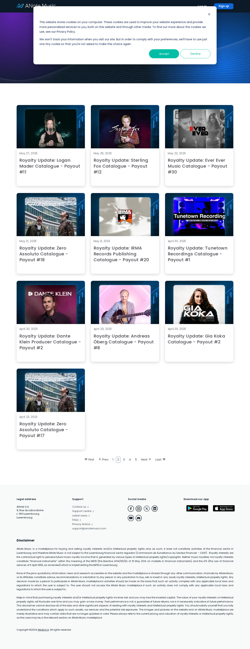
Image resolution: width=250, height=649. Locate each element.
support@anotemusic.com (89, 528)
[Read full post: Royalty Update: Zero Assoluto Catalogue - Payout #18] (51, 235)
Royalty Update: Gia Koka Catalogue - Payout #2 (196, 339)
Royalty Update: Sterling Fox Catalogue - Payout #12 (121, 166)
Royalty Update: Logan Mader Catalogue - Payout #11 (49, 166)
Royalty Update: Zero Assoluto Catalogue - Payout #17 (43, 430)
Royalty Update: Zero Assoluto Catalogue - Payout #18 (43, 254)
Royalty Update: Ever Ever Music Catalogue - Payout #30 (197, 166)
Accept (164, 54)
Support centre (82, 511)
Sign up (224, 6)
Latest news (79, 515)
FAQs (75, 520)
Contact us (79, 507)
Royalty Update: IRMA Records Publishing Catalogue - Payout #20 (121, 254)
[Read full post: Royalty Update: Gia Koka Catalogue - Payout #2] (199, 323)
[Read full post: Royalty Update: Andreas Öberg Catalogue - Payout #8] (125, 323)
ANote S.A (43, 629)
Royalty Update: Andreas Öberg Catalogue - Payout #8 (124, 342)
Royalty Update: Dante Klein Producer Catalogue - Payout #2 (50, 342)
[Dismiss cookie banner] (209, 14)
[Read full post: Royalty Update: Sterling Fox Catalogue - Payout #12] (125, 147)
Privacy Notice (81, 524)
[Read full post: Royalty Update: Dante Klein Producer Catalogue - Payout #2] (51, 323)
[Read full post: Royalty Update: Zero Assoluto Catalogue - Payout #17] (51, 411)
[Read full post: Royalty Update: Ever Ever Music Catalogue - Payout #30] (199, 147)
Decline (195, 54)
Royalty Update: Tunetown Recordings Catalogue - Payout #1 (198, 254)
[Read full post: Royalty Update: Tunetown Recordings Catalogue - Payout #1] (199, 235)
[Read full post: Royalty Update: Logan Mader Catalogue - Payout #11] (51, 147)
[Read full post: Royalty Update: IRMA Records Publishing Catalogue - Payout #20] (125, 235)
